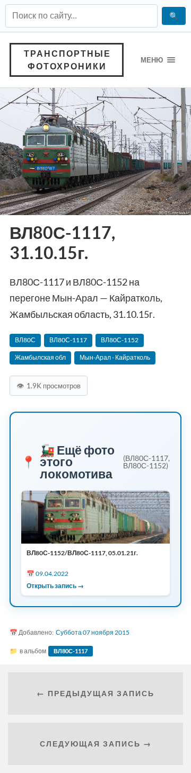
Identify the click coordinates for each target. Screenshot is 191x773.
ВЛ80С (25, 340)
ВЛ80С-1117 (68, 340)
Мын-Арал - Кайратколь (115, 357)
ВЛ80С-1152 (119, 340)
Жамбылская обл (40, 357)
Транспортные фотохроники (67, 59)
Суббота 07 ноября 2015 (92, 632)
